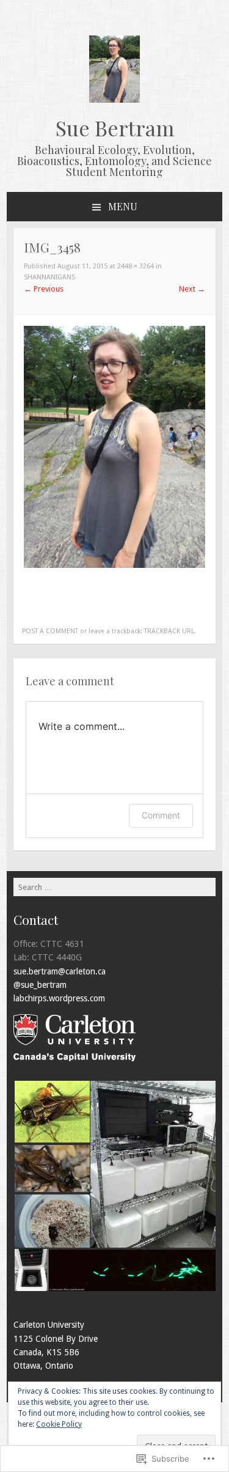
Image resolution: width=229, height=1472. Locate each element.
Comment (161, 815)
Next (192, 288)
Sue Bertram (115, 128)
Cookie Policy (59, 1424)
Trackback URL (169, 631)
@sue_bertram (40, 985)
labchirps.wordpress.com (59, 998)
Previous (44, 288)
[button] (51, 1112)
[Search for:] (114, 887)
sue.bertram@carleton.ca (59, 971)
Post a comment (50, 631)
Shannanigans (49, 277)
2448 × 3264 (135, 266)
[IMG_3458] (114, 565)
